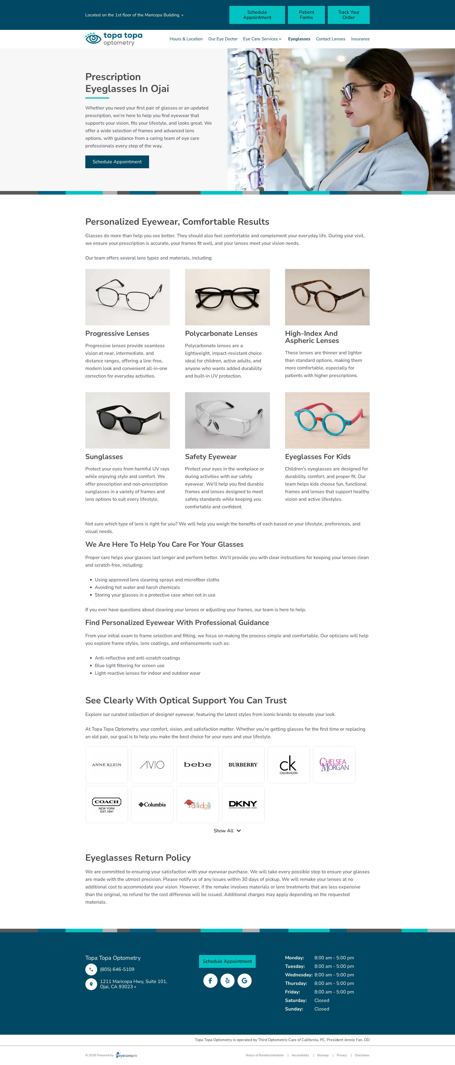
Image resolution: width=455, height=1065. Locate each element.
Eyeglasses (299, 39)
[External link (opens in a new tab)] (244, 981)
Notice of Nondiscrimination (265, 1055)
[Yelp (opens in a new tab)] (227, 981)
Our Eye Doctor (222, 39)
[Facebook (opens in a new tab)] (210, 981)
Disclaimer (362, 1055)
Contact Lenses (331, 39)
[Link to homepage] (113, 39)
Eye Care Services (260, 39)
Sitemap (323, 1055)
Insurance (360, 39)
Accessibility (300, 1055)
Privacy (342, 1055)
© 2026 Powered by (99, 1055)
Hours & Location (186, 39)
